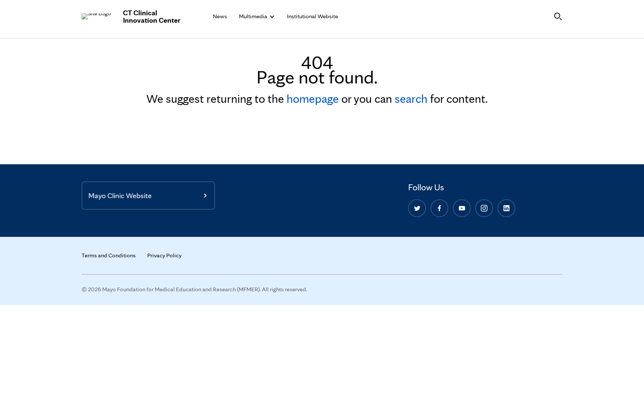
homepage (313, 98)
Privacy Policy (164, 255)
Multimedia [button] (253, 16)
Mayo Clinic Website (120, 195)
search (411, 98)
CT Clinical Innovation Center (151, 16)
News (220, 16)
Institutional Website (312, 16)
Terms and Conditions (109, 255)
